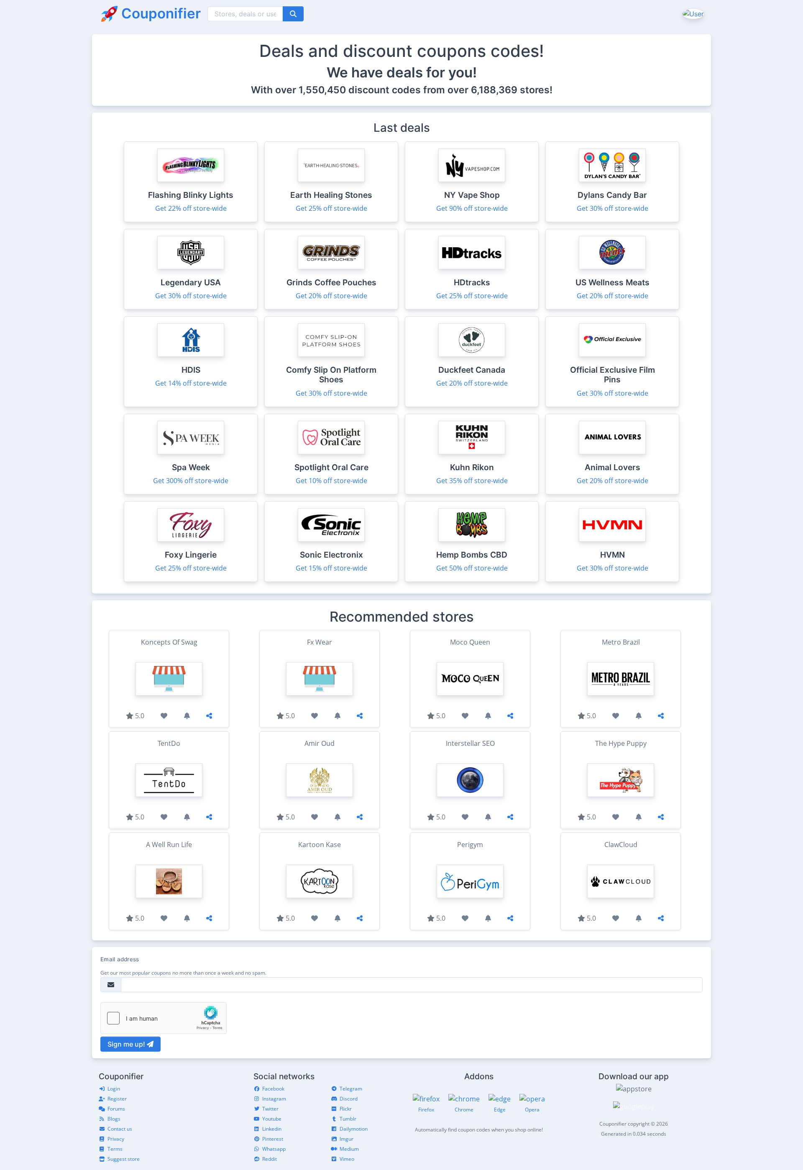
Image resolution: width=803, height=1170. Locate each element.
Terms (115, 1148)
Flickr (346, 1108)
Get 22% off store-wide (191, 208)
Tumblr (348, 1118)
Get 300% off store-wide (190, 480)
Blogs (113, 1118)
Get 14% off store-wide (191, 383)
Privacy (115, 1138)
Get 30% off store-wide (612, 208)
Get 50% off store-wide (472, 568)
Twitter (270, 1108)
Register (117, 1098)
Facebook (273, 1088)
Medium (349, 1148)
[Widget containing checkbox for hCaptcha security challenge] (163, 1018)
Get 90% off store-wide (472, 208)
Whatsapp (274, 1148)
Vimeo (347, 1158)
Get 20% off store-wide (331, 295)
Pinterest (272, 1138)
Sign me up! (127, 1044)
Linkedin (271, 1128)
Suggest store (123, 1158)
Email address (119, 959)
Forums (116, 1108)
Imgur (346, 1138)
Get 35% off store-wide (472, 480)
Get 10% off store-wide (331, 480)
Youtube (271, 1118)
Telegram (351, 1088)
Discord (349, 1098)
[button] (692, 13)
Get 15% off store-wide (331, 568)
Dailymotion (354, 1128)
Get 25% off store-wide (331, 208)
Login (113, 1088)
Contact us (119, 1128)
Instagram (274, 1098)
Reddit (269, 1158)
